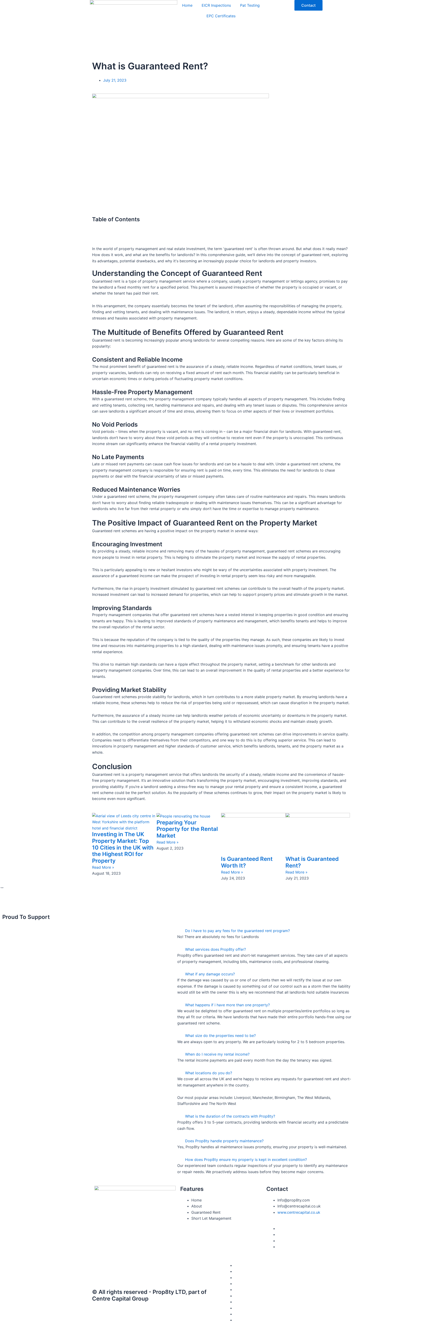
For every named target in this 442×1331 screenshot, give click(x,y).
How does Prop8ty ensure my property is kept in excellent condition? (246, 1159)
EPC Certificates (221, 16)
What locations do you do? (208, 1073)
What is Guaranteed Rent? (312, 862)
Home (187, 5)
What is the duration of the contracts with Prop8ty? (230, 1116)
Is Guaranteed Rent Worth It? (247, 862)
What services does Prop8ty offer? (215, 949)
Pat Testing (250, 5)
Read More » (103, 867)
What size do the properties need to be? (220, 1035)
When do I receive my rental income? (217, 1054)
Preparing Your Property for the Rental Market (187, 829)
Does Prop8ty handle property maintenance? (224, 1141)
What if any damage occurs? (210, 974)
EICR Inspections (216, 5)
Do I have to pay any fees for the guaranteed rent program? (237, 930)
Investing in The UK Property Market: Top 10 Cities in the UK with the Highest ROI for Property (123, 847)
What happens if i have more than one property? (227, 1005)
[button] (221, 226)
